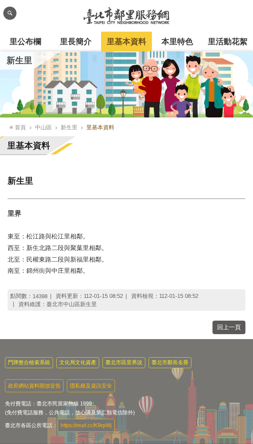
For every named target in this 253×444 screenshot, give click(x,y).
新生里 (69, 127)
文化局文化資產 (77, 362)
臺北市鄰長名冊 (170, 362)
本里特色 (177, 41)
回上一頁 (229, 327)
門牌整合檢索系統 (29, 362)
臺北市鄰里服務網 (126, 16)
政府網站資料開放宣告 (34, 386)
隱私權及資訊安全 (91, 386)
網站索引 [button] (9, 13)
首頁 (20, 127)
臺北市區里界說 (123, 362)
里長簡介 (76, 41)
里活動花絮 (227, 41)
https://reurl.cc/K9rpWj (86, 425)
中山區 (43, 127)
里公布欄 (25, 41)
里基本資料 (126, 41)
